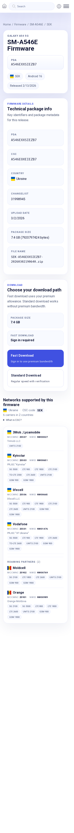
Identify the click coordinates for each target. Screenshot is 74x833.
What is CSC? (14, 419)
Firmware (20, 24)
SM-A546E (36, 24)
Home (7, 24)
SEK (49, 24)
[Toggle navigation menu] (66, 6)
